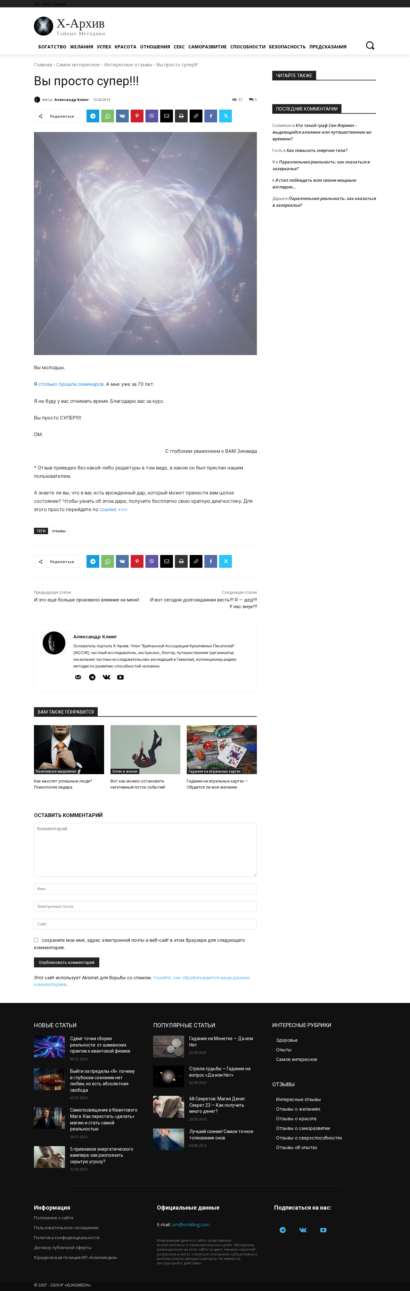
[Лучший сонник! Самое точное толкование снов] (168, 1139)
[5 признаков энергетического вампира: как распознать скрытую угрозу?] (49, 1157)
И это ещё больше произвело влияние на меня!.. (87, 600)
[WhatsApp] (107, 116)
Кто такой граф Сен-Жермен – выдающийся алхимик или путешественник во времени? (321, 132)
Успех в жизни (124, 771)
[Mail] (78, 678)
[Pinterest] (137, 116)
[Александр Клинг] (38, 99)
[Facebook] (210, 116)
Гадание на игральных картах (215, 771)
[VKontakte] (106, 678)
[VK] (122, 116)
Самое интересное (78, 64)
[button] (370, 45)
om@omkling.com (191, 1224)
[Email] (166, 116)
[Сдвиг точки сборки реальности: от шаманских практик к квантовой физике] (49, 1046)
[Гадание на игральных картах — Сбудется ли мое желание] (222, 749)
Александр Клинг (71, 99)
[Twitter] (225, 116)
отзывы (59, 530)
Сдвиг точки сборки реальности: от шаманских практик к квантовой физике (100, 1045)
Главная (43, 64)
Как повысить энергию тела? (316, 150)
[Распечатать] (181, 116)
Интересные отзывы (128, 64)
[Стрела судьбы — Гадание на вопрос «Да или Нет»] (168, 1077)
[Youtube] (120, 678)
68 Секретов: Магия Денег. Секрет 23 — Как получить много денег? (217, 1105)
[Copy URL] (196, 116)
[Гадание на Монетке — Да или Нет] (168, 1046)
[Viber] (151, 116)
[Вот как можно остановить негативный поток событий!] (146, 749)
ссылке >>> (113, 509)
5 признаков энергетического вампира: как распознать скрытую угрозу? (101, 1155)
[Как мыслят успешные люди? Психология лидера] (69, 749)
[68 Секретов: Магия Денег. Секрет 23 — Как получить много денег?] (168, 1107)
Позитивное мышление (56, 771)
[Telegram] (92, 116)
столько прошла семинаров (70, 384)
